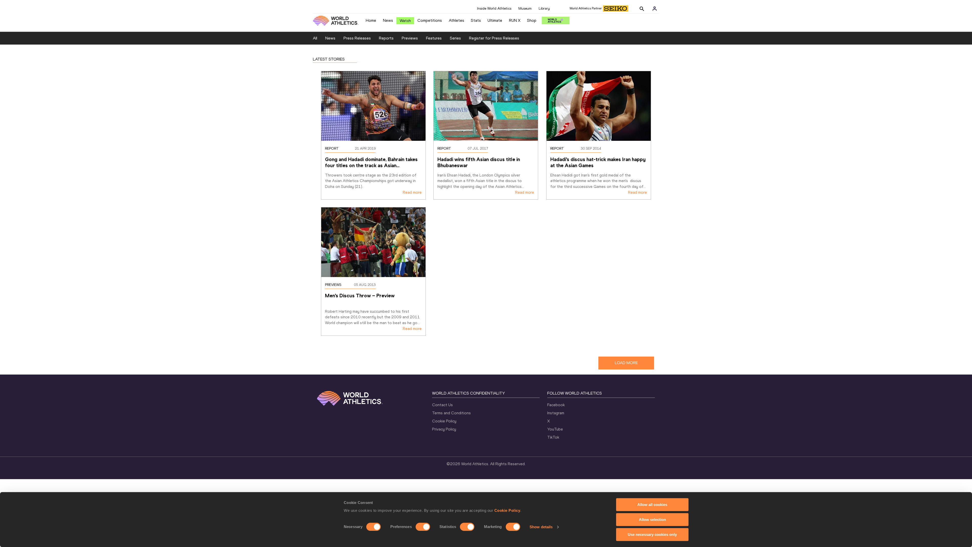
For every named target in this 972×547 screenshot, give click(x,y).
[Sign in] (654, 8)
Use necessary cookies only (652, 534)
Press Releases (357, 38)
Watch (405, 20)
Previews (410, 38)
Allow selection (652, 519)
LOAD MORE (626, 362)
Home (371, 20)
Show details (541, 527)
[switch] (423, 527)
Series (455, 38)
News (388, 20)
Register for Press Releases (494, 38)
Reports (386, 38)
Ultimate (495, 20)
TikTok (553, 437)
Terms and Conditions (451, 413)
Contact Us (442, 404)
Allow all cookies (652, 504)
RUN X (514, 20)
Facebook (556, 404)
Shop (531, 20)
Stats (476, 20)
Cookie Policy (507, 510)
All (315, 38)
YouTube (555, 429)
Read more (412, 192)
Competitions (429, 20)
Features (434, 38)
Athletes (456, 20)
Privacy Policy (444, 429)
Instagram (555, 413)
